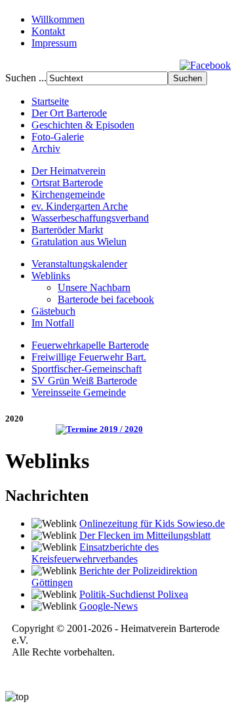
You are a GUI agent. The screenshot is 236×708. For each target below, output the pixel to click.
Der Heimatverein (68, 170)
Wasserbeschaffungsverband (90, 218)
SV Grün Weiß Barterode (84, 380)
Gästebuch (53, 311)
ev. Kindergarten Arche (79, 206)
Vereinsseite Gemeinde (78, 392)
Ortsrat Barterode (67, 182)
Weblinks (50, 275)
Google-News (108, 606)
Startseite (50, 101)
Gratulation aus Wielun (79, 241)
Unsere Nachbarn (94, 287)
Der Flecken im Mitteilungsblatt (144, 535)
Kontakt (48, 31)
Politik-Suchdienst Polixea (133, 594)
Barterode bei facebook (106, 299)
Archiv (45, 148)
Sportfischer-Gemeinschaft (86, 368)
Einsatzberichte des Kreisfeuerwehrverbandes (95, 552)
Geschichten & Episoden (82, 124)
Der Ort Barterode (69, 113)
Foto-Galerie (57, 136)
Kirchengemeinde (68, 194)
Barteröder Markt (67, 229)
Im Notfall (52, 322)
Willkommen (58, 19)
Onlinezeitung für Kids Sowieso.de (152, 523)
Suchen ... (26, 77)
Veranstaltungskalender (79, 263)
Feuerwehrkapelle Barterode (90, 345)
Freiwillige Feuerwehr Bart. (88, 357)
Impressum (54, 43)
